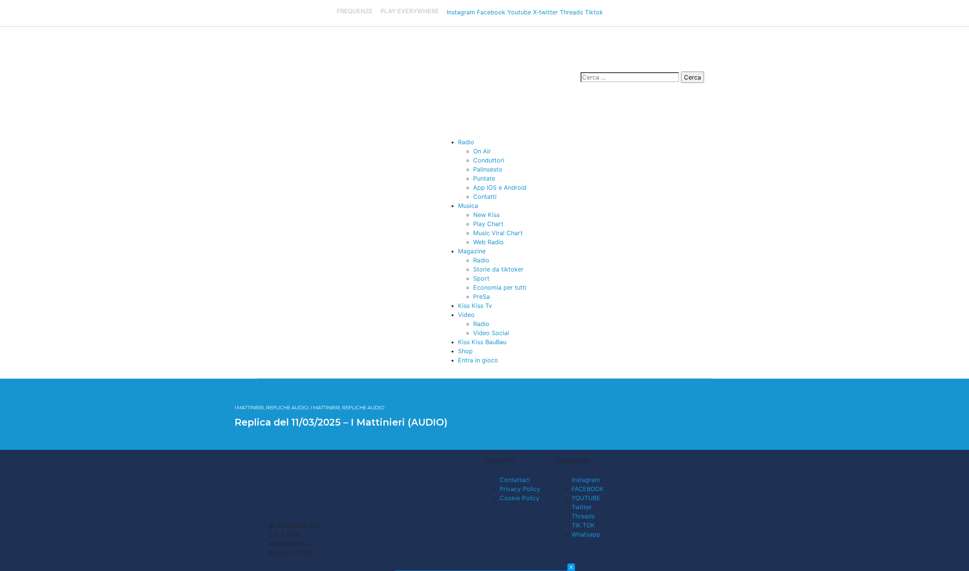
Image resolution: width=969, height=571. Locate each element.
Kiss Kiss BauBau (482, 342)
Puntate (484, 178)
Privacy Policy (520, 489)
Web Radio (488, 242)
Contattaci (515, 480)
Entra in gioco (478, 360)
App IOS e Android (500, 187)
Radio (466, 142)
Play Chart (488, 224)
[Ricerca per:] (630, 77)
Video (466, 314)
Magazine (472, 251)
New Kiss (486, 214)
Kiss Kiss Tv (475, 305)
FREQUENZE (355, 11)
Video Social (491, 333)
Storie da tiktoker (498, 269)
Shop (465, 351)
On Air (482, 151)
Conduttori (488, 160)
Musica (468, 205)
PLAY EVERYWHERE (409, 11)
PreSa (481, 296)
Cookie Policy (519, 498)
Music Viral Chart (498, 233)
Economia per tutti (500, 287)
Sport (481, 278)
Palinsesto (487, 169)
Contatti (485, 196)
